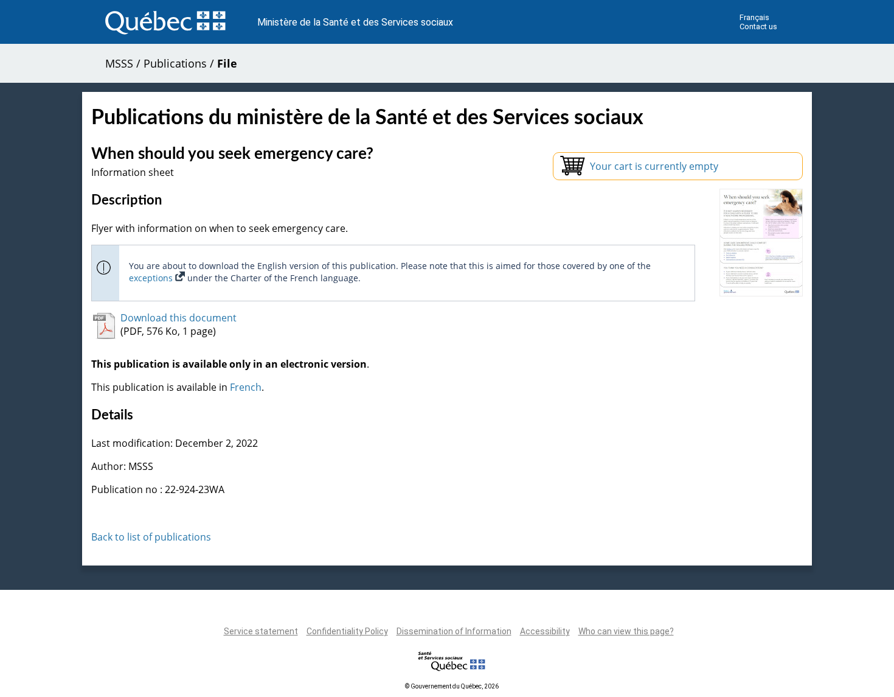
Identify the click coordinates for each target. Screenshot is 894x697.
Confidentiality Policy (347, 631)
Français (754, 17)
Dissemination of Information (454, 631)
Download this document (178, 317)
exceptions (152, 278)
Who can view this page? (626, 631)
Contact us (758, 26)
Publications (175, 63)
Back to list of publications (151, 537)
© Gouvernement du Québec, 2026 (452, 686)
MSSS (119, 63)
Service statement (261, 631)
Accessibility (545, 631)
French (246, 387)
